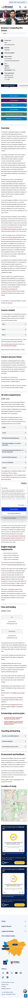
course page (14, 413)
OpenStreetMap (22, 821)
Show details (21, 505)
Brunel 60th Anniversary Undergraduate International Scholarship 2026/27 (13, 718)
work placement (14, 237)
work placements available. (10, 345)
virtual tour (9, 303)
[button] (14, 804)
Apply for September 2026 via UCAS (14, 114)
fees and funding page (10, 697)
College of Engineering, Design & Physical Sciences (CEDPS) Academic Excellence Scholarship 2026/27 (13, 723)
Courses (4, 33)
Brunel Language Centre (18, 585)
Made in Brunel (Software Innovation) (13, 229)
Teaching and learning (9, 85)
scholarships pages (14, 704)
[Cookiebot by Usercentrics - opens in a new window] (21, 483)
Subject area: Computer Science (14, 118)
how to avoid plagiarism (15, 779)
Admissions (12, 589)
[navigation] (25, 995)
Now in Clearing (14, 100)
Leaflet (19, 821)
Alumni (18, 2)
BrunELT (5, 557)
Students (11, 2)
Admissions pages (13, 417)
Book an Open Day (14, 96)
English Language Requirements (15, 564)
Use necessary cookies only (14, 513)
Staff (15, 2)
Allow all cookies (14, 509)
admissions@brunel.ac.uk (7, 475)
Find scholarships (14, 109)
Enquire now (14, 105)
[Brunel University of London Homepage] (7, 7)
